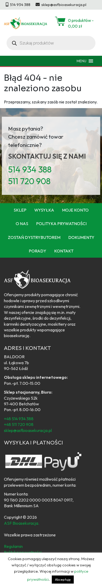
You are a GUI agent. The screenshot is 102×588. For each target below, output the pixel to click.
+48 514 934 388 (18, 418)
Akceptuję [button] (63, 579)
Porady (37, 250)
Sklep (20, 210)
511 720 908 (29, 181)
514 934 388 (30, 169)
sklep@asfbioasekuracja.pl (28, 430)
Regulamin (13, 546)
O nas (22, 223)
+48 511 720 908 (18, 424)
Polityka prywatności (61, 223)
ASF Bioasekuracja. (21, 523)
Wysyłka (44, 210)
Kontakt (63, 250)
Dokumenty (81, 237)
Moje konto (75, 210)
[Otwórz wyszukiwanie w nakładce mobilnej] (51, 43)
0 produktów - (81, 23)
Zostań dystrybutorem (34, 237)
